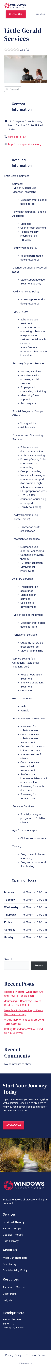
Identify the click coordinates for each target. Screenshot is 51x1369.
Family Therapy (12, 1228)
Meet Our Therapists (15, 1257)
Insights (7, 1300)
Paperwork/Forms (14, 1287)
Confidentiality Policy (15, 1270)
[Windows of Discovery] (15, 5)
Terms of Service (36, 1355)
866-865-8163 (15, 14)
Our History (9, 1264)
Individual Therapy (13, 1222)
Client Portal (10, 1293)
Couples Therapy (13, 1234)
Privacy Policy (13, 1355)
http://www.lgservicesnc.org (24, 144)
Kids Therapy (11, 1241)
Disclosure (25, 1363)
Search (8, 959)
